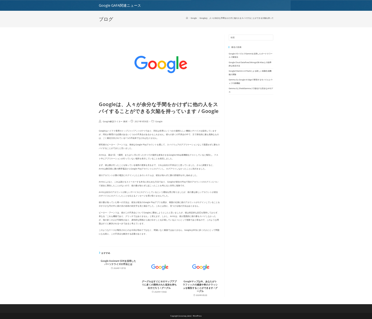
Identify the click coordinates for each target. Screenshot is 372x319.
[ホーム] (187, 18)
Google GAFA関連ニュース (120, 5)
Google (159, 121)
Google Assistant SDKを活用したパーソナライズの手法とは (118, 262)
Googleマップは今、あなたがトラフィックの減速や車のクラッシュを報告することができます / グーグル (200, 286)
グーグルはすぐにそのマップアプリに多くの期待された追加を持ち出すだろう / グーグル (159, 284)
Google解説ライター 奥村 (115, 121)
